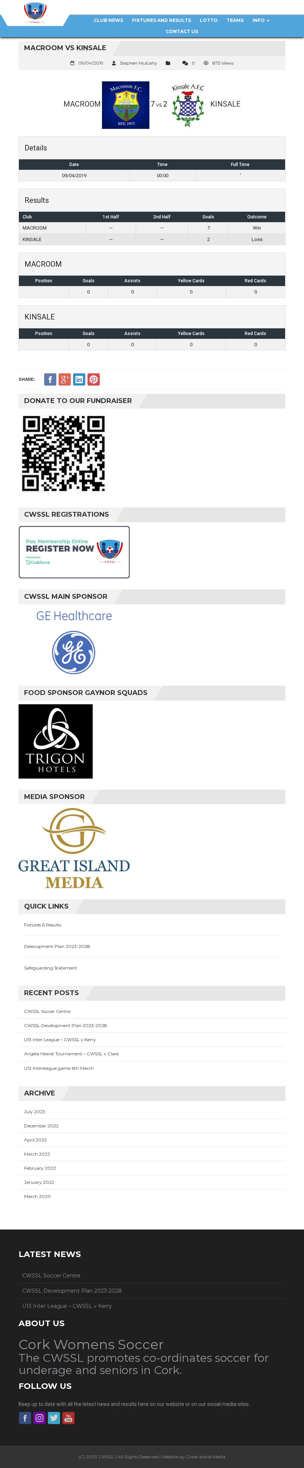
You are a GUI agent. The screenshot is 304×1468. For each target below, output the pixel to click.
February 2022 (40, 1168)
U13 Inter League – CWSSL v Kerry (60, 1039)
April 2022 (35, 1140)
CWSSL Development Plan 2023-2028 (65, 1025)
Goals (89, 280)
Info (259, 20)
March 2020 (37, 1196)
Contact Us (182, 31)
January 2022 (39, 1182)
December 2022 (41, 1125)
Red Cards (255, 280)
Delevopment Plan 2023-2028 (57, 946)
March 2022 (37, 1154)
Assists (132, 280)
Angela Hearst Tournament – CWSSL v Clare (71, 1053)
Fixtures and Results (161, 20)
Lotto (209, 20)
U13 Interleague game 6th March (59, 1068)
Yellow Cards (191, 280)
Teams (235, 20)
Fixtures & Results (42, 925)
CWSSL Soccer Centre (47, 1011)
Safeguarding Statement (50, 968)
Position (43, 280)
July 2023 (34, 1111)
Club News (108, 20)
